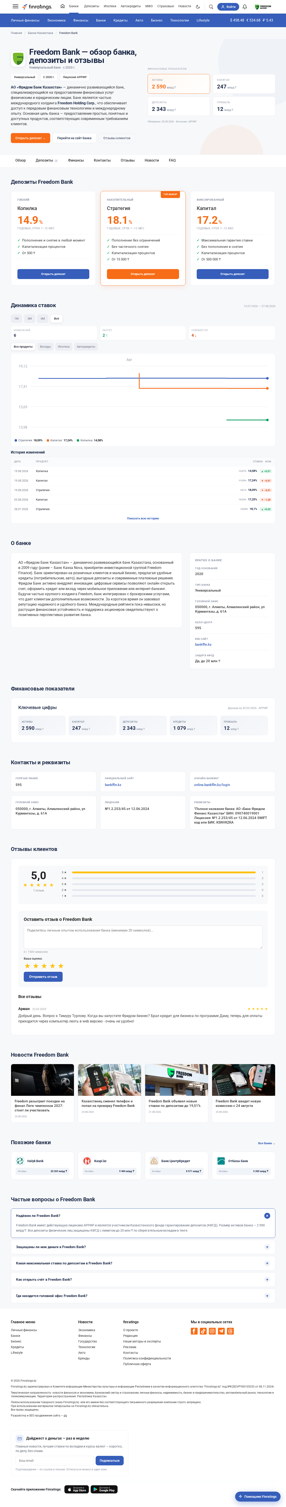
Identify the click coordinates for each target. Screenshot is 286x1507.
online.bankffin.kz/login (212, 785)
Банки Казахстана (40, 33)
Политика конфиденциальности (147, 1358)
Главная (16, 33)
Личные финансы (25, 20)
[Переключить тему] (197, 7)
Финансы (80, 20)
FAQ (172, 160)
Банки (73, 6)
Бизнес (157, 20)
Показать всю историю (143, 518)
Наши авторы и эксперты (142, 1341)
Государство (87, 1341)
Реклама (129, 1347)
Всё (56, 318)
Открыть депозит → (30, 138)
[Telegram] (221, 1331)
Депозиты (91, 6)
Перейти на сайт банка (74, 138)
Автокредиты (131, 6)
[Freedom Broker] (263, 6)
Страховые (165, 6)
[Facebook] (194, 1331)
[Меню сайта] (15, 6)
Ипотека (64, 346)
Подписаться (110, 1460)
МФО (149, 6)
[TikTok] (203, 1331)
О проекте (130, 1330)
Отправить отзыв (43, 977)
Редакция (130, 1335)
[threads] (230, 1331)
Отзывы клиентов (116, 138)
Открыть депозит (53, 274)
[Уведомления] (245, 6)
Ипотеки (110, 6)
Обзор (20, 160)
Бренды (84, 1358)
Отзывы (128, 160)
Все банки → (266, 1143)
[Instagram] (212, 1331)
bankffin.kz (203, 644)
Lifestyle (203, 20)
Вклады (45, 346)
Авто (139, 20)
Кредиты (120, 20)
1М (16, 318)
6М (43, 318)
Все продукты (23, 346)
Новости (184, 6)
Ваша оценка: (33, 958)
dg (65, 1415)
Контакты (102, 160)
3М (30, 318)
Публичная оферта (137, 1364)
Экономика (56, 20)
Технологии (179, 20)
